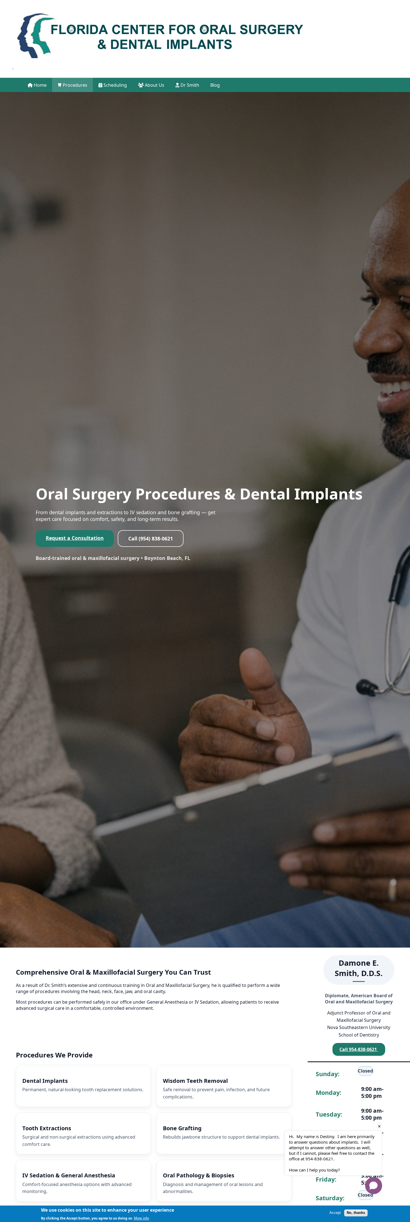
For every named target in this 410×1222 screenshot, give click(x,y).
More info (141, 1218)
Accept (335, 1213)
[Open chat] (373, 1185)
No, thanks (356, 1213)
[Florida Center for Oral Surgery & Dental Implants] (159, 39)
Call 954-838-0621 (358, 1049)
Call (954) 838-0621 (150, 538)
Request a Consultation (75, 538)
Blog (215, 85)
